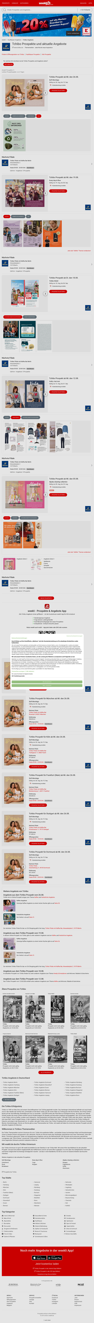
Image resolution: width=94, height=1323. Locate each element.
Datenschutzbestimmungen (74, 636)
